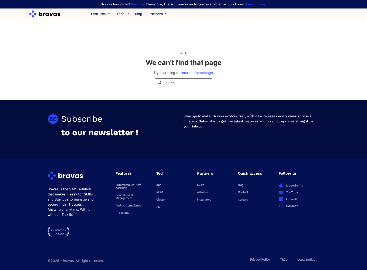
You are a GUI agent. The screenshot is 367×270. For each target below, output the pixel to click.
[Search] (159, 83)
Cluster (160, 199)
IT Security (122, 212)
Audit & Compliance (128, 205)
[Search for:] (183, 82)
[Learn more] (255, 4)
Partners (156, 14)
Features (98, 14)
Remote (137, 4)
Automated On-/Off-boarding (129, 186)
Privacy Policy (260, 259)
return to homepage (197, 73)
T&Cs (283, 259)
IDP (158, 185)
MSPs (200, 185)
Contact (243, 192)
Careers (243, 199)
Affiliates (202, 192)
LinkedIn (292, 199)
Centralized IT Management (124, 196)
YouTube (292, 192)
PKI (158, 206)
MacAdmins (294, 185)
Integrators (204, 199)
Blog (138, 14)
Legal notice (306, 259)
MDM (159, 192)
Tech (120, 14)
